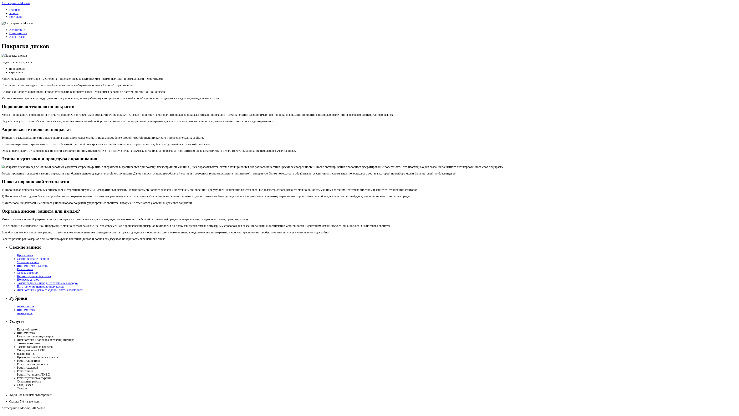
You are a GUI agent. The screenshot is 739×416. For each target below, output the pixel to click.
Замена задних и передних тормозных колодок (47, 283)
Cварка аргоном (27, 272)
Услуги (13, 13)
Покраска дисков (28, 279)
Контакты (15, 16)
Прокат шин (25, 255)
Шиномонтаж (18, 33)
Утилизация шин (28, 262)
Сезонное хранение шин (33, 258)
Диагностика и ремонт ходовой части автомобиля (50, 290)
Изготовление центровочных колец (40, 286)
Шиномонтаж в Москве (32, 265)
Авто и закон (17, 36)
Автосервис (17, 29)
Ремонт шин (25, 269)
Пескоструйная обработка (34, 276)
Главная (14, 9)
